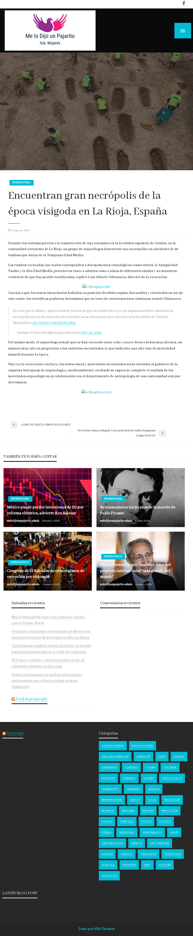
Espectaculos (20, 562)
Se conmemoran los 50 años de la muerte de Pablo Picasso (138, 510)
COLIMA (151, 767)
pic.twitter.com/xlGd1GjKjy (54, 323)
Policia (146, 821)
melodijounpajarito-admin (23, 521)
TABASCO (127, 854)
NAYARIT (148, 810)
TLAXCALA (108, 865)
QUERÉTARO (127, 832)
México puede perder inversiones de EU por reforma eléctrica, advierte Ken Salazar (45, 510)
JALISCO (135, 800)
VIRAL (147, 865)
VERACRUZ (129, 865)
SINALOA (136, 843)
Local (152, 800)
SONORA (107, 854)
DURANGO (129, 778)
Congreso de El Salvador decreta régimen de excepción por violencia (45, 573)
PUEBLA (106, 832)
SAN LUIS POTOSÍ (112, 843)
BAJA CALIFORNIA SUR (115, 756)
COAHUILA (131, 767)
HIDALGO (154, 789)
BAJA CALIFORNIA (142, 745)
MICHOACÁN (172, 800)
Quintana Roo (152, 832)
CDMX (162, 756)
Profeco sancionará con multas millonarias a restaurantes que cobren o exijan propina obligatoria (47, 681)
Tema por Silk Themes (96, 929)
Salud (174, 832)
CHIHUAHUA (109, 767)
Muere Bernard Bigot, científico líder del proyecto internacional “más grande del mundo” (135, 570)
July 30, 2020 (91, 333)
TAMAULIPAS (149, 854)
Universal (14, 733)
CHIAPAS (179, 756)
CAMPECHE (143, 756)
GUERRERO (133, 789)
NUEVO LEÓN (169, 810)
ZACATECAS (109, 875)
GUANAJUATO (110, 789)
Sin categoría (159, 843)
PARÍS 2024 (127, 821)
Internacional (21, 182)
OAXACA (107, 821)
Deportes (108, 778)
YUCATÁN (165, 865)
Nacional (128, 810)
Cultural (170, 767)
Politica (165, 821)
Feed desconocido (31, 699)
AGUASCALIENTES (113, 745)
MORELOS (108, 810)
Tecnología (172, 854)
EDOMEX (149, 778)
